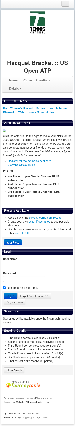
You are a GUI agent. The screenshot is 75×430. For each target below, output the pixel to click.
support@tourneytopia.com (35, 417)
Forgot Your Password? (34, 296)
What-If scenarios (39, 221)
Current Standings (36, 80)
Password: (10, 273)
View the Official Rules (21, 165)
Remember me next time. (22, 288)
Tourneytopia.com (44, 398)
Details (14, 88)
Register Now (15, 302)
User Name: (10, 259)
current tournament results (45, 217)
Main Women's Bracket (18, 108)
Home (13, 80)
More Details (14, 370)
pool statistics (23, 233)
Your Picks (13, 242)
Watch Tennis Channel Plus (36, 112)
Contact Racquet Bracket (27, 413)
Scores (41, 108)
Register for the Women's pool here (29, 161)
